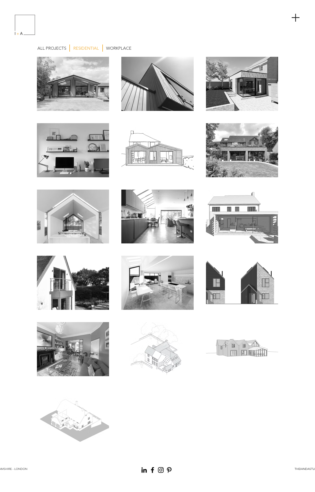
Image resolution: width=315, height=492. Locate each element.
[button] (296, 15)
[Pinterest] (169, 470)
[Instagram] (161, 470)
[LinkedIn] (144, 470)
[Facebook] (152, 470)
